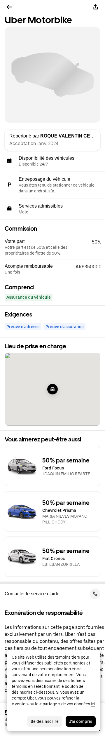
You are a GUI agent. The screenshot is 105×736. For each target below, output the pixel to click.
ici (93, 704)
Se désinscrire (45, 721)
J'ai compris (80, 721)
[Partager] (96, 7)
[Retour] (9, 7)
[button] (55, 247)
